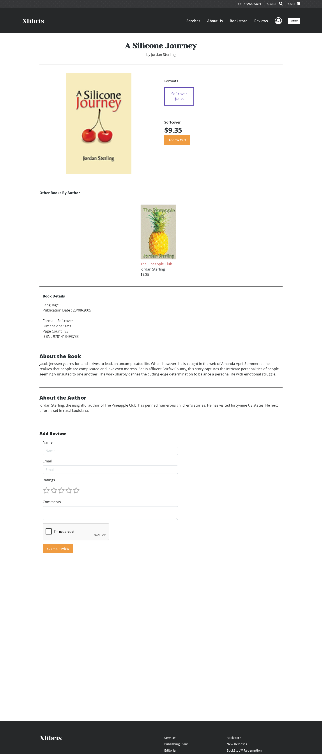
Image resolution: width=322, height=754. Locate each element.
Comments (52, 501)
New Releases (237, 744)
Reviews (261, 20)
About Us (215, 20)
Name (48, 442)
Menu (294, 20)
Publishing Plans (176, 744)
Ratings (49, 480)
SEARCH (272, 4)
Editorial (170, 750)
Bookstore (238, 20)
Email (47, 461)
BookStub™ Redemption (244, 750)
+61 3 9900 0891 (249, 4)
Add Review (52, 433)
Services (193, 20)
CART (292, 4)
